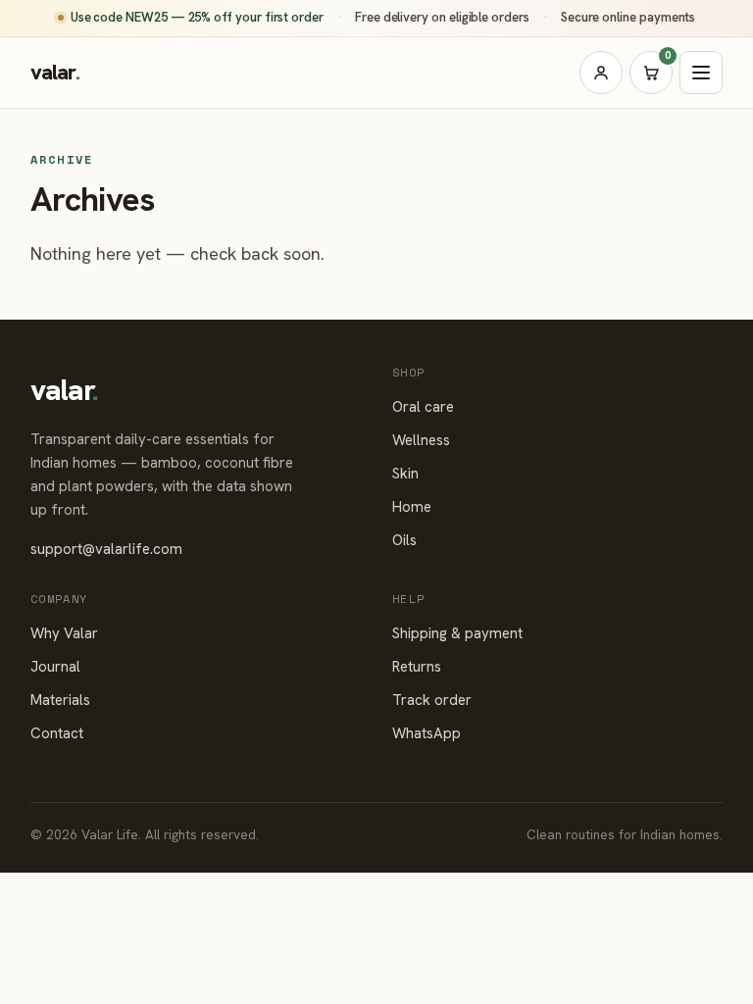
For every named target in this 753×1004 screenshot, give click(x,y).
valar (55, 72)
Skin (405, 473)
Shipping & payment (457, 633)
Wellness (421, 440)
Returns (416, 667)
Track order (432, 700)
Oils (404, 540)
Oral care (423, 407)
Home (411, 507)
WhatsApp (426, 733)
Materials (60, 700)
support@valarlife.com (106, 549)
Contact (56, 733)
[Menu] (701, 72)
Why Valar (64, 633)
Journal (55, 667)
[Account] (601, 72)
